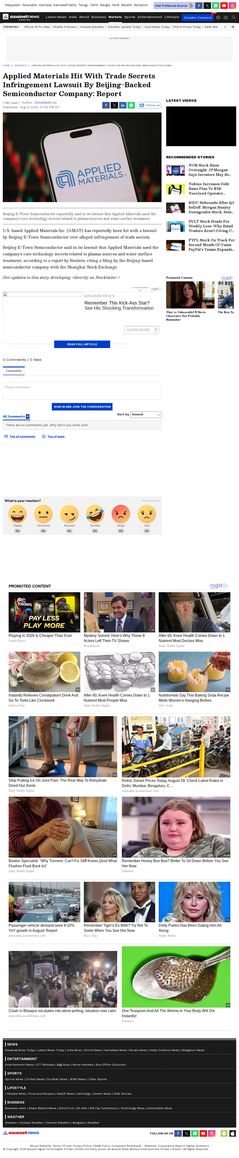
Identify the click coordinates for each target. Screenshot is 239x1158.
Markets (115, 17)
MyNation (141, 5)
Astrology (83, 1093)
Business (98, 17)
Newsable (29, 5)
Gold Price (66, 1108)
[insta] (232, 5)
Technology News (132, 1108)
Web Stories (122, 1093)
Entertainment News (19, 1064)
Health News (65, 1093)
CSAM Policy (101, 1145)
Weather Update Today (124, 27)
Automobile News (159, 1108)
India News (74, 1050)
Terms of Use (62, 1145)
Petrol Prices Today (187, 27)
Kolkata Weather (92, 27)
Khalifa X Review (65, 27)
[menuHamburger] (226, 17)
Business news (15, 1108)
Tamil (94, 5)
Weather (11, 1122)
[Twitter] (207, 5)
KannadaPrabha (64, 5)
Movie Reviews (83, 1064)
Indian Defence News (164, 1050)
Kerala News (138, 1050)
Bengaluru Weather (86, 1122)
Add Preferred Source (171, 5)
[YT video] (224, 5)
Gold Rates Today (156, 27)
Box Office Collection (111, 1064)
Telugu (83, 5)
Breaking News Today (20, 1050)
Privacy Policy (82, 1145)
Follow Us (153, 105)
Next (232, 26)
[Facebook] (199, 5)
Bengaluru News (193, 1050)
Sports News (14, 1079)
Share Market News (42, 1108)
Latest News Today (50, 1050)
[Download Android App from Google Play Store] (224, 1133)
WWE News (78, 1079)
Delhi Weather (215, 27)
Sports (129, 17)
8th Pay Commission (104, 1108)
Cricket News (35, 1079)
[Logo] (22, 17)
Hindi (115, 5)
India (73, 17)
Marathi (126, 5)
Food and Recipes (41, 1093)
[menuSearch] (234, 17)
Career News (102, 1093)
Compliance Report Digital (176, 1145)
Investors (202, 1145)
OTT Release (45, 1064)
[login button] (220, 18)
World (84, 17)
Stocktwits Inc (46, 102)
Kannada (45, 5)
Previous (225, 26)
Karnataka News (115, 1050)
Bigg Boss (63, 1064)
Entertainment (150, 17)
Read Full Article (82, 344)
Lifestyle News (15, 1093)
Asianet (21, 1133)
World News (93, 1050)
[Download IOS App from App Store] (232, 1133)
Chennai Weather (58, 1122)
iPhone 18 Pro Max (37, 27)
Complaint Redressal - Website (134, 1145)
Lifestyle (171, 17)
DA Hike (81, 1108)
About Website (40, 1145)
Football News (57, 1079)
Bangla (105, 5)
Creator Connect (197, 17)
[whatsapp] (215, 5)
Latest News (56, 17)
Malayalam (13, 5)
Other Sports (97, 1079)
